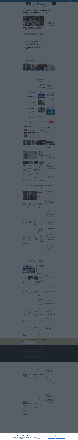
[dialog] (39, 436)
